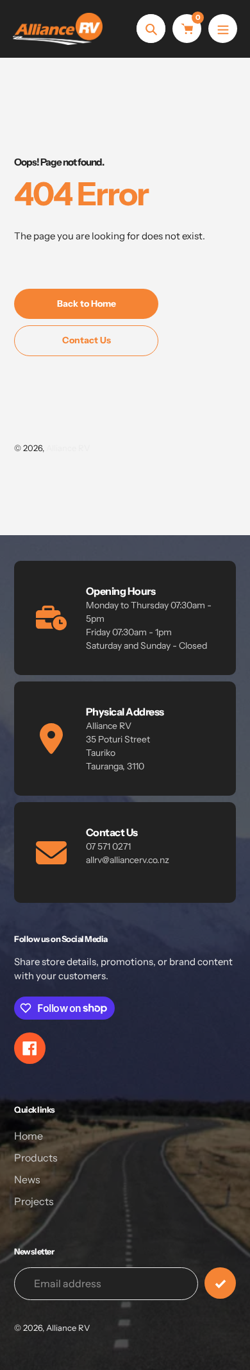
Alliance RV (68, 448)
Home (28, 1135)
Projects (34, 1201)
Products (36, 1157)
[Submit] (220, 1283)
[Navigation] (222, 28)
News (27, 1179)
